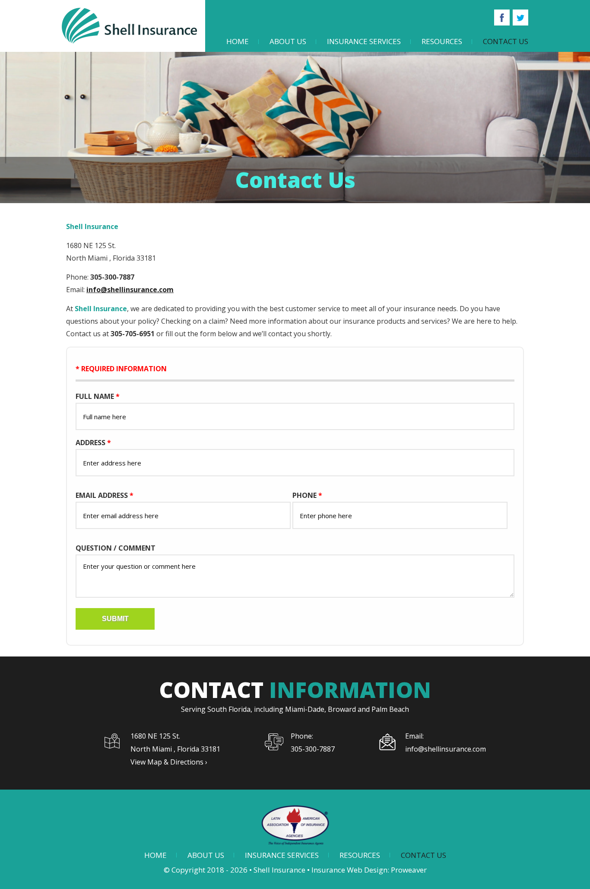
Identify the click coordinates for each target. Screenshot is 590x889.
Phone (307, 495)
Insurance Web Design (349, 870)
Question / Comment (115, 548)
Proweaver (409, 870)
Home (237, 41)
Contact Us (505, 41)
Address (93, 442)
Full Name (98, 396)
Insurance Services (364, 41)
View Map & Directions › (168, 762)
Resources (442, 41)
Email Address (104, 495)
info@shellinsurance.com (130, 289)
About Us (288, 41)
